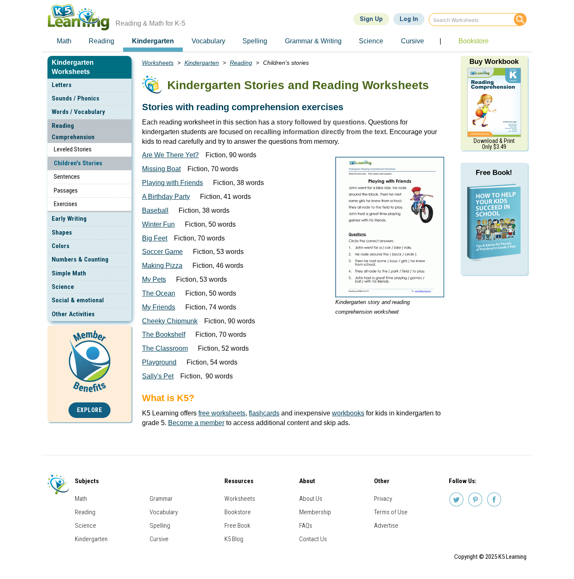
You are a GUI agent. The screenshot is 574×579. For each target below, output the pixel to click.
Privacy (383, 498)
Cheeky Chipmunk (169, 321)
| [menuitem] (440, 41)
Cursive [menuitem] (412, 41)
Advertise (386, 525)
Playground (159, 362)
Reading (241, 62)
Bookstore (237, 512)
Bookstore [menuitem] (473, 41)
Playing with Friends (172, 182)
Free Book (237, 525)
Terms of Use (391, 512)
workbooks (348, 413)
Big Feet (154, 238)
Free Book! (494, 173)
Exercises (65, 204)
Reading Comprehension (73, 131)
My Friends (158, 307)
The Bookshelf (163, 334)
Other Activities (73, 314)
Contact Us (313, 539)
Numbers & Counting (80, 259)
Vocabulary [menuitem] (208, 41)
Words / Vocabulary (78, 112)
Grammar (161, 498)
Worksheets (158, 62)
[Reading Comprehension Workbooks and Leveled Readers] (494, 102)
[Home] (82, 17)
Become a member (196, 422)
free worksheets (221, 413)
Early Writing (69, 218)
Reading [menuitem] (101, 41)
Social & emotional (78, 300)
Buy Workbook (494, 62)
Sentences (67, 176)
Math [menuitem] (64, 41)
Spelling (160, 525)
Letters (61, 85)
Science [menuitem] (371, 41)
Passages (66, 190)
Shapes (62, 232)
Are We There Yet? (170, 155)
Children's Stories (78, 163)
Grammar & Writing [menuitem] (313, 41)
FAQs (305, 525)
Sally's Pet (158, 376)
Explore (90, 410)
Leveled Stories (73, 149)
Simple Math (69, 273)
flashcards (264, 413)
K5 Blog (233, 539)
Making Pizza (162, 265)
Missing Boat (161, 168)
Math (81, 498)
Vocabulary (164, 512)
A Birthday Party (166, 196)
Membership (315, 512)
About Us (310, 498)
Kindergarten (201, 62)
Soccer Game (162, 251)
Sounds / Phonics (75, 98)
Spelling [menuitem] (254, 41)
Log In (409, 19)
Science (63, 287)
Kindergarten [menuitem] (153, 41)
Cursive (159, 539)
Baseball (155, 210)
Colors (60, 246)
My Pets (154, 279)
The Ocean (158, 293)
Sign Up (371, 19)
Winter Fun (158, 224)
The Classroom (165, 348)
